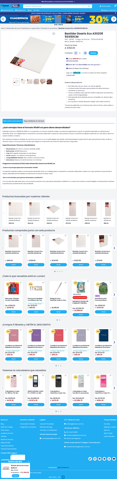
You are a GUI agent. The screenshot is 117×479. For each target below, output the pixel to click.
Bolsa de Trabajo (7, 427)
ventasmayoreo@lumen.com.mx (78, 447)
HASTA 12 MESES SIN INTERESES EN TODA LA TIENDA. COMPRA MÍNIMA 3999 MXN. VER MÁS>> (58, 13)
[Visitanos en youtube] (114, 459)
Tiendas (3, 436)
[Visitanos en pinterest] (104, 459)
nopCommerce (63, 467)
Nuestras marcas (7, 439)
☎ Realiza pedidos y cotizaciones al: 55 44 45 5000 (57, 1)
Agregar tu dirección (109, 10)
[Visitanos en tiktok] (90, 459)
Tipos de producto (7, 446)
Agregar (93, 53)
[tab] (54, 271)
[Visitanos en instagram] (95, 459)
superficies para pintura (35, 139)
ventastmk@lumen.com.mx (76, 435)
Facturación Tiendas (27, 424)
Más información (72, 61)
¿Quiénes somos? (7, 433)
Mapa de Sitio (5, 443)
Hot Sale (107, 424)
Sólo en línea (77, 294)
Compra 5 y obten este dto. (13, 351)
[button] (3, 248)
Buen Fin (107, 430)
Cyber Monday (109, 436)
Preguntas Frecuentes (28, 427)
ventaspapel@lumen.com (51, 438)
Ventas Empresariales (9, 449)
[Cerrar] (115, 13)
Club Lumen (5, 430)
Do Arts (72, 41)
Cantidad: (69, 53)
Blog (2, 424)
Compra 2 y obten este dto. (35, 304)
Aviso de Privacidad (47, 424)
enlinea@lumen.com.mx (75, 424)
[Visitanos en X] (109, 459)
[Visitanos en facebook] (99, 459)
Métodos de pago (46, 427)
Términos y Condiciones (48, 430)
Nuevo (97, 296)
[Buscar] (89, 6)
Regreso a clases (110, 427)
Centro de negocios (73, 438)
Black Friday (108, 433)
